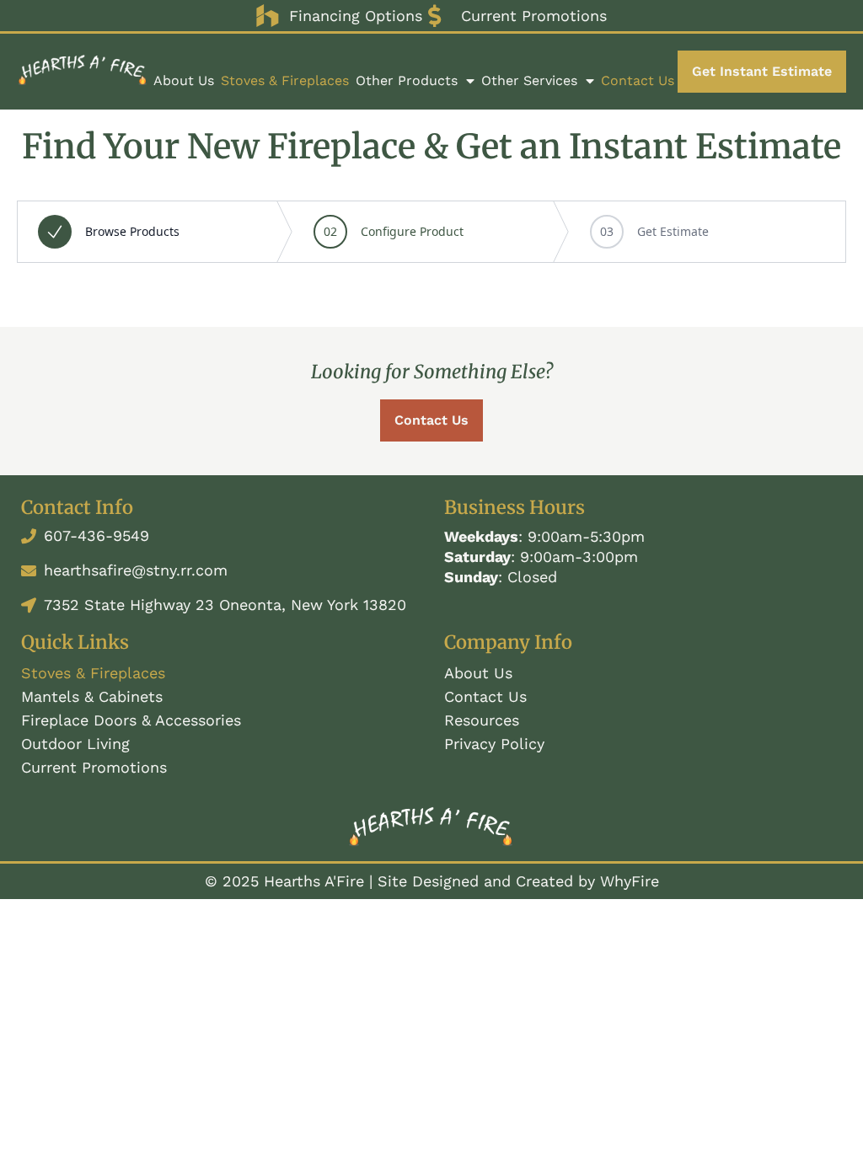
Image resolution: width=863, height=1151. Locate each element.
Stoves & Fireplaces (285, 80)
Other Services (529, 80)
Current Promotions (94, 767)
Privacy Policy (494, 743)
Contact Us (637, 80)
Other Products (407, 80)
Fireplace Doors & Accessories (131, 720)
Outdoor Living (75, 743)
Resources (481, 720)
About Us (183, 80)
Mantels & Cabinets (92, 696)
